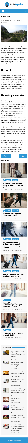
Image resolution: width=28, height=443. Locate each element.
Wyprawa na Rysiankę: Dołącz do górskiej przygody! (14, 275)
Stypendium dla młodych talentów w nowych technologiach (17, 381)
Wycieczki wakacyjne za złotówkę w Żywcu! (12, 214)
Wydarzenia (15, 210)
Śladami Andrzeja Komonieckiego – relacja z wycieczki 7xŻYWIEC (12, 304)
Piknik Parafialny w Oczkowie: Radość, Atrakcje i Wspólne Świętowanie (18, 407)
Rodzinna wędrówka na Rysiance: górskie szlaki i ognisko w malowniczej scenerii (12, 245)
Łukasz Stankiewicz (7, 20)
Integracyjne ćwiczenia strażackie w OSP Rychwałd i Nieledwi (18, 417)
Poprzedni (6, 156)
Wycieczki (14, 180)
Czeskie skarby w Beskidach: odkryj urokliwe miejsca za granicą (13, 185)
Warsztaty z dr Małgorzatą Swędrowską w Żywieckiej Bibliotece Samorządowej (18, 390)
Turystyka (5, 22)
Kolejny (22, 156)
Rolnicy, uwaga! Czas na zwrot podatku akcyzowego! (17, 364)
